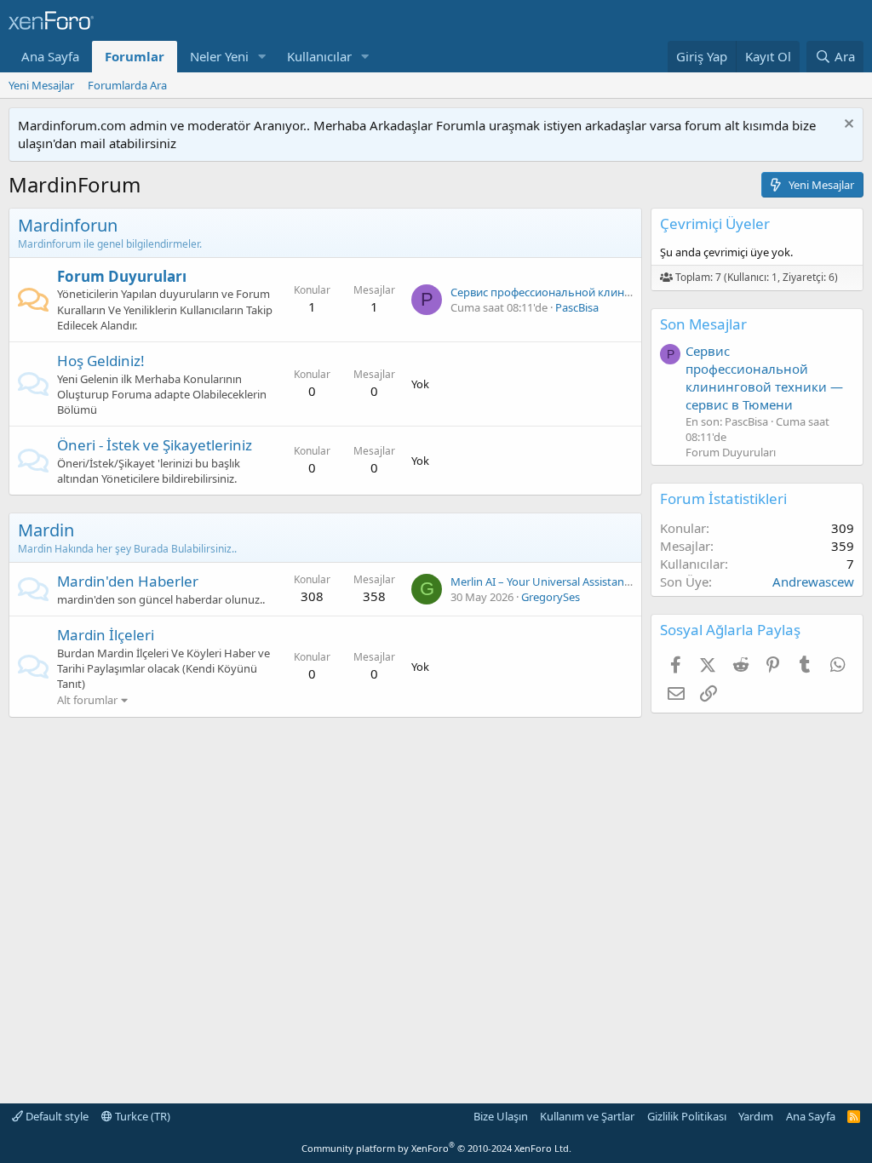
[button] (262, 56)
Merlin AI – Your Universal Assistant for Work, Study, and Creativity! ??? (628, 581)
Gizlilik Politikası (686, 1116)
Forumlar (134, 56)
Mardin (46, 529)
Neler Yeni (219, 56)
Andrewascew (813, 581)
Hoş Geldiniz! (101, 360)
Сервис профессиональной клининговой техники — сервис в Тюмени (764, 377)
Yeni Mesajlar (41, 85)
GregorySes (550, 596)
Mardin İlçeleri (105, 635)
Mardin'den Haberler (127, 581)
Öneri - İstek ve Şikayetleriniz (154, 445)
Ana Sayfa (50, 56)
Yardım (755, 1116)
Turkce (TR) (141, 1116)
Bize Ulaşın (500, 1116)
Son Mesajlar (703, 324)
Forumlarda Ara (127, 85)
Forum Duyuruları (121, 276)
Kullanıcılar (319, 56)
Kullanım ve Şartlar (587, 1116)
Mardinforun (68, 225)
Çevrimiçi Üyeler (715, 223)
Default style (56, 1116)
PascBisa (577, 307)
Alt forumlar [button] (87, 700)
